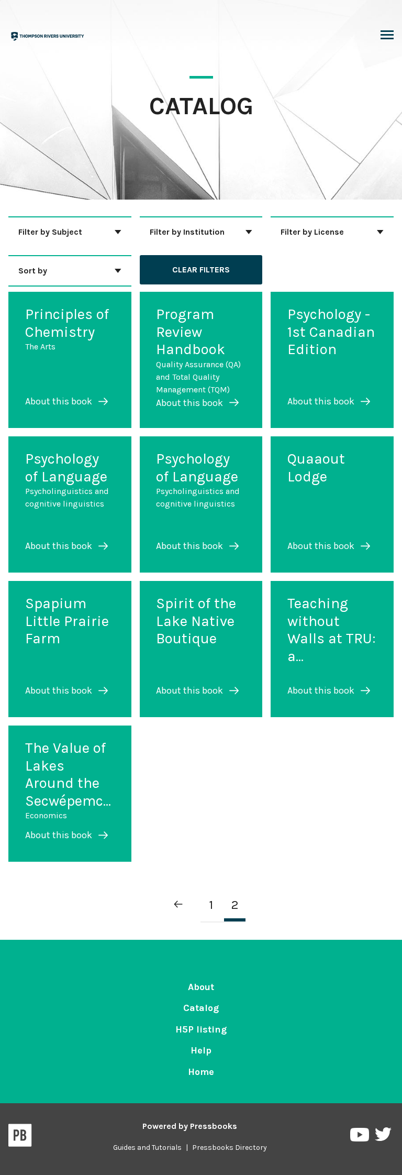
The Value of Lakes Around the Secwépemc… (68, 774)
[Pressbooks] (20, 1137)
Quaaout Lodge (316, 467)
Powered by (189, 1126)
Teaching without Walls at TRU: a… (331, 630)
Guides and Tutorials (147, 1147)
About (201, 987)
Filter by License (312, 232)
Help (201, 1050)
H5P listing (201, 1029)
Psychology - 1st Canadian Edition (331, 331)
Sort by (32, 271)
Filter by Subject (50, 232)
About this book (59, 401)
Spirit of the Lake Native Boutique (196, 621)
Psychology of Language (66, 467)
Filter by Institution (187, 232)
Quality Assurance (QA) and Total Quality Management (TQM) (198, 376)
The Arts (40, 347)
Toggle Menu (387, 35)
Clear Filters (201, 269)
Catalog (201, 1008)
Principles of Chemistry (67, 323)
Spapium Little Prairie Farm (67, 621)
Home (201, 1072)
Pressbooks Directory (229, 1147)
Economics (46, 815)
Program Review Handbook (190, 331)
